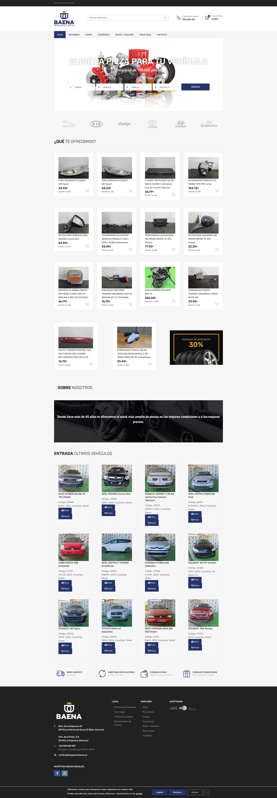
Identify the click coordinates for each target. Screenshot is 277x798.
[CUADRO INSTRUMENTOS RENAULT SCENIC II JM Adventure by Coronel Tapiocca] (160, 168)
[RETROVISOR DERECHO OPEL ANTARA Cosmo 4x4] (73, 222)
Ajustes (194, 792)
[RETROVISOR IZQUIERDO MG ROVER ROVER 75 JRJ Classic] (203, 222)
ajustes (139, 793)
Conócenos (104, 35)
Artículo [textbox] (164, 87)
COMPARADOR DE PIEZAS (64, 3)
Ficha (66, 510)
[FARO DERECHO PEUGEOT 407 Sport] (117, 168)
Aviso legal (119, 712)
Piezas (66, 516)
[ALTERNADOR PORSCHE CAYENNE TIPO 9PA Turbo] (203, 168)
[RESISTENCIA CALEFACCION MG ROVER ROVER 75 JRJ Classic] (160, 222)
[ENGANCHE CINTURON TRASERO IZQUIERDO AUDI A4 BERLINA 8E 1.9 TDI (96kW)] (117, 277)
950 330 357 (188, 19)
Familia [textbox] (135, 87)
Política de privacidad (125, 707)
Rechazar (177, 792)
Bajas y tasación (124, 35)
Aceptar (159, 792)
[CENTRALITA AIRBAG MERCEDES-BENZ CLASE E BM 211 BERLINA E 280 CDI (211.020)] (73, 277)
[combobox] (81, 87)
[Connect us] (57, 773)
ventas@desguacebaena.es (72, 755)
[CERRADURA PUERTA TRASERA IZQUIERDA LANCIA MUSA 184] (203, 277)
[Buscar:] (128, 17)
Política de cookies (123, 716)
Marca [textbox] (78, 87)
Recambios (74, 35)
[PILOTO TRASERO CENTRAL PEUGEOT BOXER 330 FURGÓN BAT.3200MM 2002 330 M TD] (75, 338)
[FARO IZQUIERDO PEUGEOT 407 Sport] (73, 168)
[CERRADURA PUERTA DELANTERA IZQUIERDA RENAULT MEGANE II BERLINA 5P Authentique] (134, 338)
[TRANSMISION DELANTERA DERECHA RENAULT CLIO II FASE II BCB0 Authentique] (117, 222)
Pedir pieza (145, 35)
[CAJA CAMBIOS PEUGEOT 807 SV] (160, 277)
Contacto (162, 35)
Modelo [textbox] (107, 87)
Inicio (60, 35)
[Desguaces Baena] (64, 18)
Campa (88, 35)
